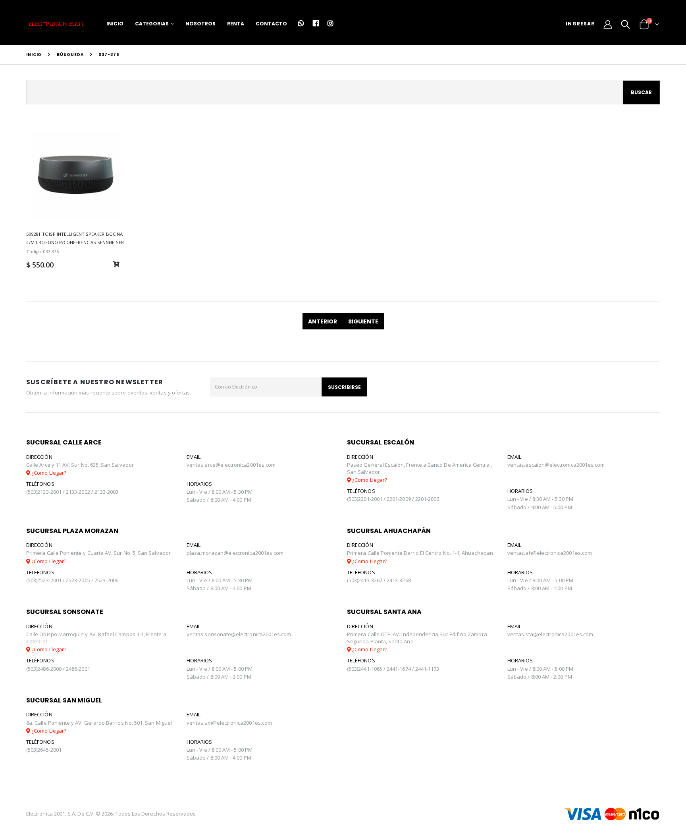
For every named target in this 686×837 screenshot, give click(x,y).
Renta (235, 23)
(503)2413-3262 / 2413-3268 (379, 580)
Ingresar (580, 23)
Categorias (152, 23)
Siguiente (363, 321)
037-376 (108, 55)
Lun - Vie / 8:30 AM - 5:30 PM (540, 498)
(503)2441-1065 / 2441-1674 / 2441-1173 (393, 668)
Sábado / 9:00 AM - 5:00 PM (539, 507)
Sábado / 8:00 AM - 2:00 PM (219, 676)
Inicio (114, 23)
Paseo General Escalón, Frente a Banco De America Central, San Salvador (419, 468)
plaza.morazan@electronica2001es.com (235, 552)
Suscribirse (344, 387)
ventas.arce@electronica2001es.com (231, 464)
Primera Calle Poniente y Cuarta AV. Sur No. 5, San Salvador (98, 552)
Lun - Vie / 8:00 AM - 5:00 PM (540, 580)
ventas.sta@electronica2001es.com (550, 634)
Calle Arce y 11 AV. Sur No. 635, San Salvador (80, 464)
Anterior (322, 321)
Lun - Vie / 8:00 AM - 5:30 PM (219, 491)
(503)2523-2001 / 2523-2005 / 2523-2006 (72, 580)
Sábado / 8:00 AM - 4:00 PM (219, 499)
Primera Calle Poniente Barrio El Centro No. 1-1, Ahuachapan (420, 552)
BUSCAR (641, 92)
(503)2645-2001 (44, 749)
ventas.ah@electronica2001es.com (549, 552)
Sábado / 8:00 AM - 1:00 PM (539, 588)
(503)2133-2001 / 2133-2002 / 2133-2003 (72, 491)
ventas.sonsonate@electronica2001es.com (239, 634)
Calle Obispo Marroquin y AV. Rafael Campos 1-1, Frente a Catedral (96, 638)
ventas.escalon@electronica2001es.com (556, 464)
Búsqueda (70, 55)
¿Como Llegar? (48, 472)
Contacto (271, 23)
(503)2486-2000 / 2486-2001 (58, 668)
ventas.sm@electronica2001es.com (229, 722)
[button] (625, 25)
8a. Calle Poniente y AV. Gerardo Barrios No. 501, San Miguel (99, 722)
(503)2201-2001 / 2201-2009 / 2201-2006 (393, 498)
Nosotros (200, 23)
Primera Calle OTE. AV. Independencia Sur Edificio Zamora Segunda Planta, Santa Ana (417, 638)
